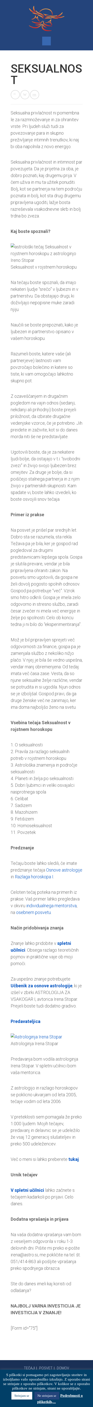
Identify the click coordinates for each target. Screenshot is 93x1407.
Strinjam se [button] (21, 1396)
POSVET (46, 1368)
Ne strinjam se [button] (46, 1396)
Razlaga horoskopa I (34, 876)
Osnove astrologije (64, 870)
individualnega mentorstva (51, 905)
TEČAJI (29, 1368)
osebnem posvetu (33, 912)
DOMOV (63, 1368)
